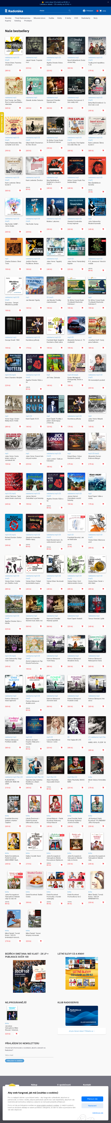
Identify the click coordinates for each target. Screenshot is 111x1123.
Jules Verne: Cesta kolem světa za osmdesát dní (12, 458)
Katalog (18, 21)
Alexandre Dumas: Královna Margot (94, 457)
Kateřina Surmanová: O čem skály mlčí (76, 101)
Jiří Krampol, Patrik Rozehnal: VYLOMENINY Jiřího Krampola (96, 820)
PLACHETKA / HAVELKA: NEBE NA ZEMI (12, 782)
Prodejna (28, 21)
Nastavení (92, 1106)
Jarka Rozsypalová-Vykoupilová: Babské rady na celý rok (12, 897)
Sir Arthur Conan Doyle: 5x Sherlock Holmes (55, 141)
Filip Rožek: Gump (32, 224)
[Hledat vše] (69, 11)
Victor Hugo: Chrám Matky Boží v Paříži (12, 420)
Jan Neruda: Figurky (33, 300)
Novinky (8, 18)
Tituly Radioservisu (22, 18)
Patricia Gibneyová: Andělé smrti (32, 702)
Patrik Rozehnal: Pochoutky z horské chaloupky (54, 897)
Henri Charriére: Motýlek (13, 378)
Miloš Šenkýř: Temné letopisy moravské (33, 934)
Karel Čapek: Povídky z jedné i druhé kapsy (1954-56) (55, 421)
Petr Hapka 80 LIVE (74, 740)
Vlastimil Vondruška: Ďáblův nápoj (33, 538)
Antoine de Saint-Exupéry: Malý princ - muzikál (33, 742)
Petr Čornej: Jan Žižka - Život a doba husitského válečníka (13, 102)
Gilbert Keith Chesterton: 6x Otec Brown (34, 144)
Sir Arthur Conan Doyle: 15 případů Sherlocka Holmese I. (76, 302)
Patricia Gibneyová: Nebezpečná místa (95, 660)
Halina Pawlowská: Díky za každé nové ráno (13, 144)
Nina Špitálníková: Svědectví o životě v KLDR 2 (54, 182)
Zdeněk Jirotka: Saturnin (34, 100)
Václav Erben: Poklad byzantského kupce (33, 582)
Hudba (51, 18)
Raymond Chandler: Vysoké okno (53, 101)
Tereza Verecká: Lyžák (96, 619)
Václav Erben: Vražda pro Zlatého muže (12, 582)
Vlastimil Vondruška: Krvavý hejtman (75, 222)
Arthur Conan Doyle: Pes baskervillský (76, 181)
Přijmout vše (92, 1099)
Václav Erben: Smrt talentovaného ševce (75, 582)
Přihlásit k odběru (14, 1061)
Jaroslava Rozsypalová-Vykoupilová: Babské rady (96, 858)
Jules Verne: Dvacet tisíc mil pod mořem (34, 457)
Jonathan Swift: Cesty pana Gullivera (96, 341)
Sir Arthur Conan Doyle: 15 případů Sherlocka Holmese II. (96, 302)
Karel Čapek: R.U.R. (32, 419)
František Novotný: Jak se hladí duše (76, 538)
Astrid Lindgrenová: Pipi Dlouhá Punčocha (34, 662)
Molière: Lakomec (53, 221)
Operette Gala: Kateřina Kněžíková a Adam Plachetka (34, 782)
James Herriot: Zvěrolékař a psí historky (34, 497)
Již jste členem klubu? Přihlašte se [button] (81, 1031)
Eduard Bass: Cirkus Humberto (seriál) (75, 457)
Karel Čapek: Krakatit (75, 619)
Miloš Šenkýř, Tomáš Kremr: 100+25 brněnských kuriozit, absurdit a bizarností (12, 936)
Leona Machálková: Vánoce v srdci (53, 741)
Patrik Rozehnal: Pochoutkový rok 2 (74, 896)
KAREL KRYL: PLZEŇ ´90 (97, 742)
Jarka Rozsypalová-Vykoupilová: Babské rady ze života (75, 858)
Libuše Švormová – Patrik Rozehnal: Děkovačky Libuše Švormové (33, 821)
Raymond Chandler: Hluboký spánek (53, 620)
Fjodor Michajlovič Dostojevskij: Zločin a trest (75, 380)
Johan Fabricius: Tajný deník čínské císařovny (13, 497)
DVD (76, 18)
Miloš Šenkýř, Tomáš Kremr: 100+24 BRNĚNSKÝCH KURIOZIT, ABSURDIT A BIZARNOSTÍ (96, 899)
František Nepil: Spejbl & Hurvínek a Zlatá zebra (55, 341)
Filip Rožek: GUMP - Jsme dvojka (12, 225)
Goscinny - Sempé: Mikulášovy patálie (12, 304)
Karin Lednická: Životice (34, 180)
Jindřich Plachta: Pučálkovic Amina (32, 262)
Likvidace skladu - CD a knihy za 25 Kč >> (55, 4)
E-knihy (68, 18)
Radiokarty (86, 18)
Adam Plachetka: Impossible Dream (53, 781)
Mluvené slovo (39, 18)
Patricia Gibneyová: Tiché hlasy (53, 660)
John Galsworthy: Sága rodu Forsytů (13, 660)
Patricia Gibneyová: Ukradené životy (74, 660)
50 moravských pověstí (96, 380)
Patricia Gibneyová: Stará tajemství (12, 700)
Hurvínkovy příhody (32, 340)
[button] (89, 10)
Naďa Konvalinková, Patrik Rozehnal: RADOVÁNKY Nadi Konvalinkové (12, 859)
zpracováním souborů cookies (48, 1105)
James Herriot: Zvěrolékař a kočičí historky (74, 498)
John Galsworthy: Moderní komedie (94, 222)
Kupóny (8, 21)
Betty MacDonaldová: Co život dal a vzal (97, 104)
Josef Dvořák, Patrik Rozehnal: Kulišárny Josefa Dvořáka (75, 820)
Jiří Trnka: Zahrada (53, 378)
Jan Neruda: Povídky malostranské (54, 301)
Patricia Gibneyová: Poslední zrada (74, 700)
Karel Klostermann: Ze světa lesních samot (55, 541)
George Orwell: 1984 (12, 340)
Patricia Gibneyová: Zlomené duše (53, 700)
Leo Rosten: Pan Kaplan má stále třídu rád (76, 144)
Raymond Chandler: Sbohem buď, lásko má (34, 620)
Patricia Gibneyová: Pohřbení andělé (12, 741)
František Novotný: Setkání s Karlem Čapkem (11, 820)
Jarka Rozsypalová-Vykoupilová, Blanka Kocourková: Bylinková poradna (55, 859)
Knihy (59, 18)
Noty (95, 18)
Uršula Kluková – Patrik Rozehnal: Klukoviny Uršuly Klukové (55, 820)
